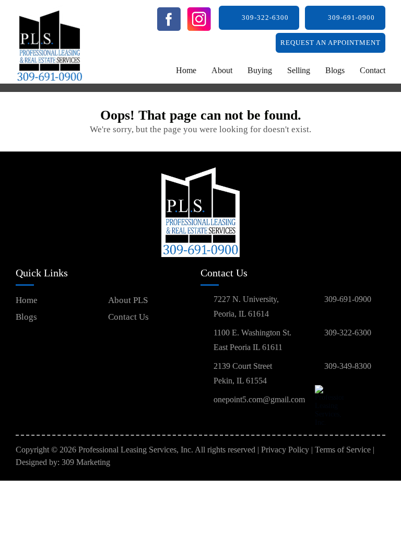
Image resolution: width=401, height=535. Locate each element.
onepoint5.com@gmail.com (259, 399)
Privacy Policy (285, 449)
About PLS (128, 300)
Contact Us (128, 317)
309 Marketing (86, 462)
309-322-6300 (265, 17)
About (221, 70)
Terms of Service (343, 449)
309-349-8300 (347, 366)
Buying (259, 70)
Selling (298, 70)
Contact (372, 70)
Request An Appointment (330, 42)
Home (186, 70)
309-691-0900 (351, 17)
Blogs (335, 70)
